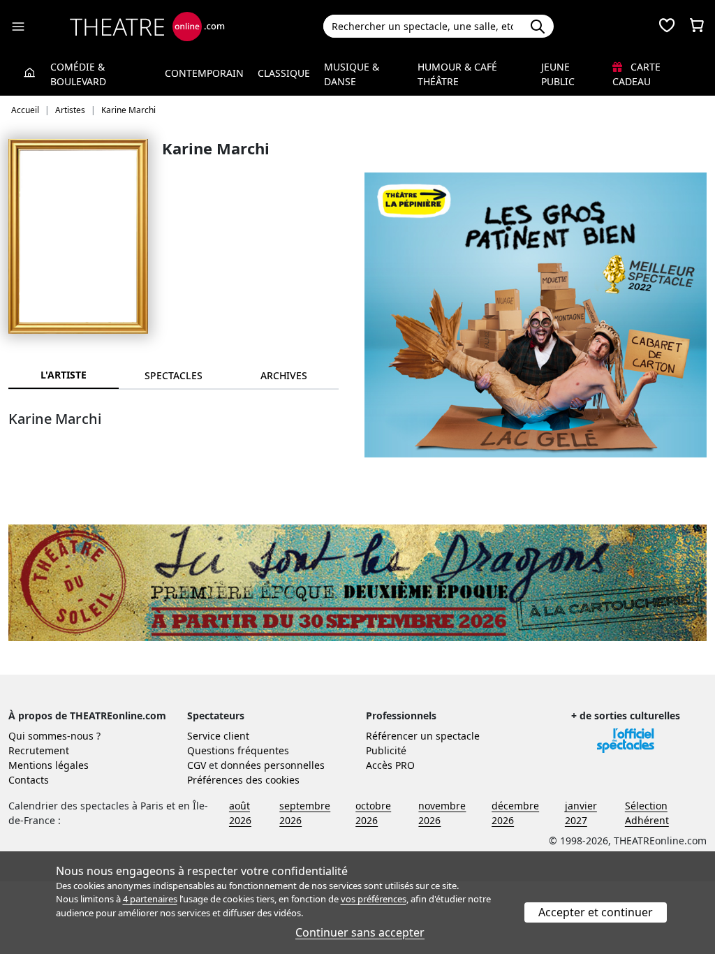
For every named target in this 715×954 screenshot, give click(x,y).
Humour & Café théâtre (457, 74)
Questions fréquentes (238, 750)
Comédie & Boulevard (78, 74)
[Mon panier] (697, 26)
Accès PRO (390, 765)
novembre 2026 (442, 813)
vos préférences (373, 899)
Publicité (386, 750)
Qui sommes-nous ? (54, 735)
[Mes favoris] (667, 26)
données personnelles (273, 765)
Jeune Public (558, 74)
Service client (218, 735)
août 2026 (240, 813)
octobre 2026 (373, 813)
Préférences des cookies (243, 779)
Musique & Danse (351, 74)
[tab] (174, 375)
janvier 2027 (581, 813)
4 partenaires (150, 899)
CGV (196, 765)
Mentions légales (48, 765)
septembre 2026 (304, 813)
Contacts (28, 779)
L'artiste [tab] (63, 374)
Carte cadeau (636, 74)
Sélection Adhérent (647, 813)
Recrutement (38, 750)
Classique (284, 73)
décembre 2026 (515, 813)
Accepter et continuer (595, 912)
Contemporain (204, 73)
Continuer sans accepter (360, 932)
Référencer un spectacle (423, 735)
